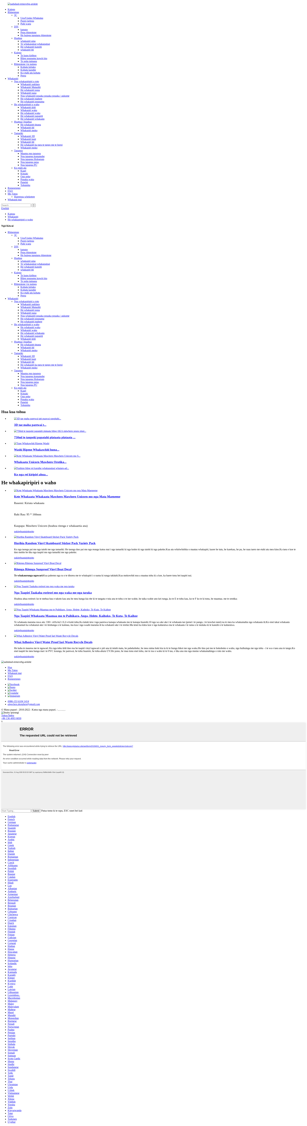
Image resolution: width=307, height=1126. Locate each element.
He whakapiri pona (30, 90)
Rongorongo (14, 188)
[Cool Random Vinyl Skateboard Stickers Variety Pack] (46, 537)
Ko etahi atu (20, 168)
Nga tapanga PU (28, 165)
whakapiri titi (27, 49)
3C (15, 15)
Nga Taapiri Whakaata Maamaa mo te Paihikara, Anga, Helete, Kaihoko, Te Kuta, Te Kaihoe (76, 616)
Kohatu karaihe (28, 70)
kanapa (24, 29)
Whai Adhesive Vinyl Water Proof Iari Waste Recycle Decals (53, 642)
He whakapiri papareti (31, 116)
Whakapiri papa (28, 93)
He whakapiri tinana (30, 124)
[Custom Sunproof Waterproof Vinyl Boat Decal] (37, 563)
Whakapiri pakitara (30, 84)
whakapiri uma (27, 41)
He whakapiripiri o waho (26, 104)
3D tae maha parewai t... (30, 425)
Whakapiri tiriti (28, 107)
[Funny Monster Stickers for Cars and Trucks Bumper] (44, 586)
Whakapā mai (15, 199)
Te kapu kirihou (28, 55)
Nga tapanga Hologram (32, 159)
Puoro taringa (27, 21)
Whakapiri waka (28, 110)
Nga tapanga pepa (29, 162)
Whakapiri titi (27, 127)
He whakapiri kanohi (31, 46)
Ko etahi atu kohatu (30, 72)
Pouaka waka (27, 179)
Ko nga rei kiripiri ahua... (31, 474)
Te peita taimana (28, 61)
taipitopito (29, 531)
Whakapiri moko (28, 130)
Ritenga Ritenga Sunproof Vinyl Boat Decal (42, 569)
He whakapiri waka (30, 113)
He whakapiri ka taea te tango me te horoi (41, 144)
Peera (23, 75)
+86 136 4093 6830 (11, 718)
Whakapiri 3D (27, 136)
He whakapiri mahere (31, 98)
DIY (16, 26)
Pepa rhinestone (28, 32)
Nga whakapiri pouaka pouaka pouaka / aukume (44, 95)
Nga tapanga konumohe (32, 156)
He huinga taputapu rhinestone (35, 35)
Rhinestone (13, 12)
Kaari (23, 170)
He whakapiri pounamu (32, 101)
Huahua (18, 38)
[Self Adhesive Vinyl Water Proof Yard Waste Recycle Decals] (46, 635)
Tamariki (18, 133)
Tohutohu (25, 185)
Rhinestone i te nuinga (25, 64)
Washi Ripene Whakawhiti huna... (36, 449)
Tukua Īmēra (7, 715)
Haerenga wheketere (24, 196)
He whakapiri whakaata (32, 119)
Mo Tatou (13, 193)
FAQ (10, 191)
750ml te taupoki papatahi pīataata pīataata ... (44, 437)
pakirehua (19, 531)
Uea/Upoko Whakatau (31, 18)
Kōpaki (24, 173)
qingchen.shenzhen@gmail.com (24, 704)
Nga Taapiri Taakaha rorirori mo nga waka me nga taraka (53, 592)
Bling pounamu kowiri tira (33, 58)
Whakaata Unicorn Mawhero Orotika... (40, 462)
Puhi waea (25, 23)
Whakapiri (13, 78)
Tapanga (18, 150)
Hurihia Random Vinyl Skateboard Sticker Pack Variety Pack (55, 543)
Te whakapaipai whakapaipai (35, 44)
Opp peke (25, 176)
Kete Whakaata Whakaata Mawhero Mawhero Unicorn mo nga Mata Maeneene (67, 496)
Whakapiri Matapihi (30, 87)
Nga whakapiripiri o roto (26, 81)
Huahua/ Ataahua (23, 121)
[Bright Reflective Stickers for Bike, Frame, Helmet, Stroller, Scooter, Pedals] (62, 609)
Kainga (11, 9)
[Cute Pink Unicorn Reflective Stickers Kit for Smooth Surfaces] (56, 490)
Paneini (24, 182)
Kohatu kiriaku (28, 67)
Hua (10, 667)
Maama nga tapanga (30, 153)
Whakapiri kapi (28, 139)
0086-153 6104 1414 (18, 701)
